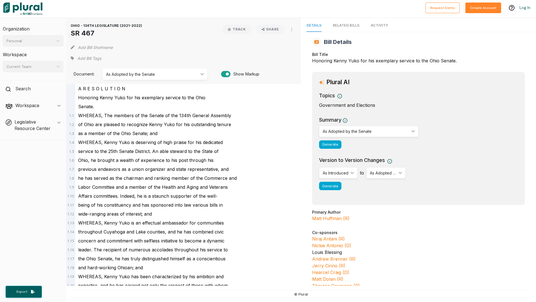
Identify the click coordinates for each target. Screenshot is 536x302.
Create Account (483, 8)
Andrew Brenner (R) (334, 259)
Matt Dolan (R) (327, 279)
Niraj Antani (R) (328, 239)
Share (272, 29)
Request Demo (442, 8)
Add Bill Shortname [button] (95, 47)
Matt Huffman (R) (331, 218)
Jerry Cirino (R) (328, 265)
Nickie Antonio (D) (331, 245)
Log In (525, 7)
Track (239, 29)
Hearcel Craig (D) (330, 272)
